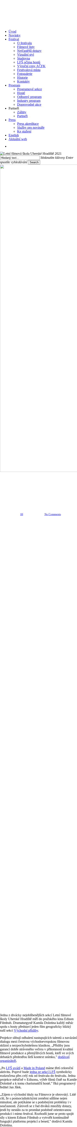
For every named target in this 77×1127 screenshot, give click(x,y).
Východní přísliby (26, 1030)
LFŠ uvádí (13, 1068)
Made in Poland (34, 1068)
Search (34, 162)
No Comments (52, 514)
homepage (27, 476)
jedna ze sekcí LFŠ (42, 1072)
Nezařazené (48, 476)
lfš (21, 514)
